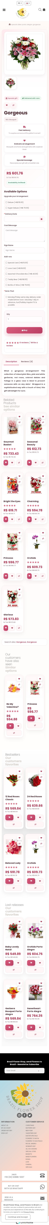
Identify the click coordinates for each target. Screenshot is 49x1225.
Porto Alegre (27, 24)
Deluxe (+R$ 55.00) (16, 202)
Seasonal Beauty (32, 443)
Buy (25, 330)
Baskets (29, 1154)
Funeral (29, 1164)
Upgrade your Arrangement (16, 196)
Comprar (11, 325)
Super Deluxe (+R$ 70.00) (18, 208)
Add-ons (8, 256)
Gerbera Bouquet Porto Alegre (13, 1011)
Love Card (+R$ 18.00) (17, 268)
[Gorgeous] (24, 52)
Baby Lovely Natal (12, 948)
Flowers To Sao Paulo (34, 1141)
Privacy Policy (29, 1212)
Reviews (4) (27, 361)
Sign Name (8, 245)
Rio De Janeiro (31, 1144)
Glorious (8, 614)
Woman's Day (31, 1146)
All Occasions (31, 1149)
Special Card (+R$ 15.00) (18, 263)
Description (11, 361)
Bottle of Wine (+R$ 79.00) (19, 285)
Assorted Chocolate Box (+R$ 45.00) (23, 274)
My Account (6, 1128)
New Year (29, 1131)
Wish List (4, 1133)
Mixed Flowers (31, 1157)
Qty (8, 314)
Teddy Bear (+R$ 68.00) (18, 279)
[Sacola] (44, 10)
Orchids (31, 557)
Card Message (10, 225)
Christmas (30, 1125)
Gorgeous (36, 24)
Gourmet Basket (9, 443)
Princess (8, 557)
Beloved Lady (12, 862)
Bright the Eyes (12, 501)
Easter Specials (32, 1136)
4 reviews (24, 342)
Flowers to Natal (32, 1138)
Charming (33, 501)
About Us (4, 1125)
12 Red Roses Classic (12, 798)
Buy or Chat (13, 1187)
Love (27, 1162)
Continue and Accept (18, 1217)
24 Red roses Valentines (35, 705)
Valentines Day (31, 1133)
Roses (28, 1159)
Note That (9, 291)
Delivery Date (11, 214)
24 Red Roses (34, 796)
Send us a (8, 1198)
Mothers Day (30, 1128)
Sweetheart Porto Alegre (34, 1010)
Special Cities (16, 24)
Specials (29, 1167)
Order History (6, 1131)
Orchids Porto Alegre (35, 948)
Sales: (14, 1175)
